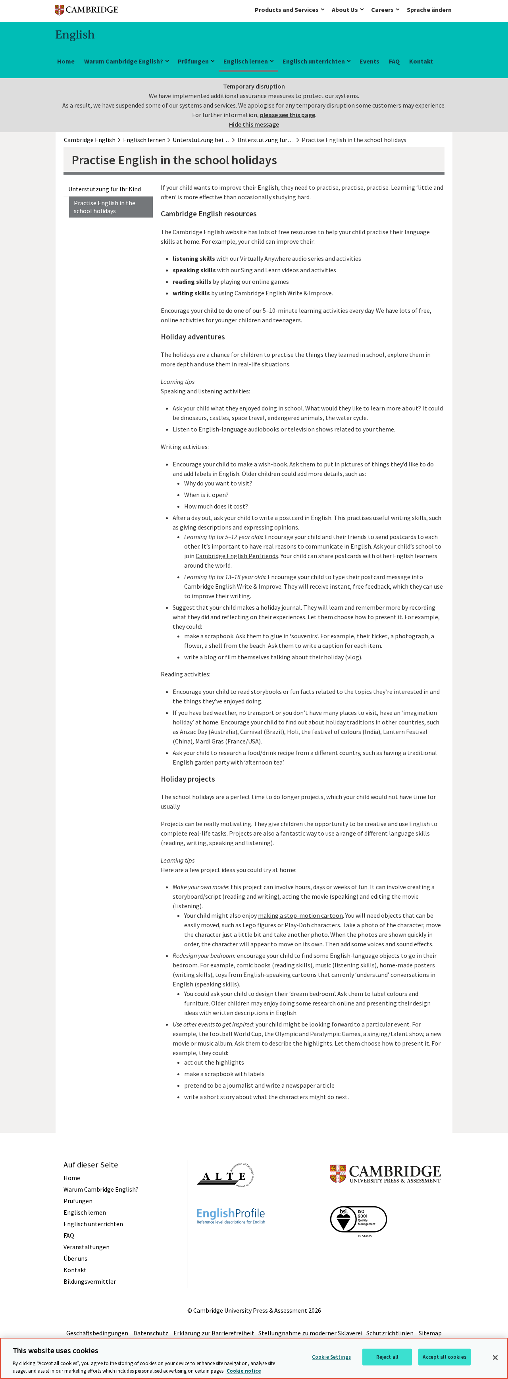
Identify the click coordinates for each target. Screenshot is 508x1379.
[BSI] (358, 1252)
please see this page (287, 115)
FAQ (394, 61)
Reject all (387, 1357)
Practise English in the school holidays (104, 207)
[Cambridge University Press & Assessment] (385, 1199)
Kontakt (421, 61)
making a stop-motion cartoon (300, 915)
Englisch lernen (245, 61)
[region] (254, 1358)
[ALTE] (225, 1202)
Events (369, 61)
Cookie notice (244, 1370)
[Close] (495, 1357)
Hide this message (254, 124)
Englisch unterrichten (314, 61)
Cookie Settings (331, 1357)
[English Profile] (231, 1238)
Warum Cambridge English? (123, 61)
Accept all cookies (444, 1357)
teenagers (287, 320)
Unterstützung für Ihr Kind (104, 189)
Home (66, 61)
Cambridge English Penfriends (237, 556)
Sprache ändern (429, 9)
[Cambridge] (86, 12)
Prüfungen (193, 61)
